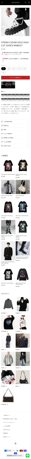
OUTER (3, 313)
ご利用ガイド (6, 415)
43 (3, 72)
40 (14, 68)
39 (8, 68)
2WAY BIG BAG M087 (20, 195)
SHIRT (17, 349)
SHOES (3, 386)
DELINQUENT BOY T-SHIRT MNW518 (21, 236)
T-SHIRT (18, 331)
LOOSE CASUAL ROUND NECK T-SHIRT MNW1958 (8, 262)
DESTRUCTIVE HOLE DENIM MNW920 (7, 236)
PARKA (18, 313)
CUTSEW (3, 331)
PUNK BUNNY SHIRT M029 (7, 215)
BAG (17, 386)
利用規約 (5, 433)
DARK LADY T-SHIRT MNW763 (7, 283)
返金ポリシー (6, 436)
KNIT (2, 349)
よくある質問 (6, 426)
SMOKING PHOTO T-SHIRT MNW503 (21, 175)
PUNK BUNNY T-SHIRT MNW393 (8, 174)
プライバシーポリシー (9, 422)
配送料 (6, 54)
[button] (2, 2)
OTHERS (3, 404)
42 (24, 68)
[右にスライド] (19, 39)
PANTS (18, 368)
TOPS (2, 368)
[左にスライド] (12, 39)
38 (3, 68)
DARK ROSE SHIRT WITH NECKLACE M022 (21, 284)
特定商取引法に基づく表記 (10, 419)
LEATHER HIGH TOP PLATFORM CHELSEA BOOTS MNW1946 (22, 258)
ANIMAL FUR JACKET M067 (7, 195)
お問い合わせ (6, 429)
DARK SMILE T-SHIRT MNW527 (22, 215)
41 (19, 68)
